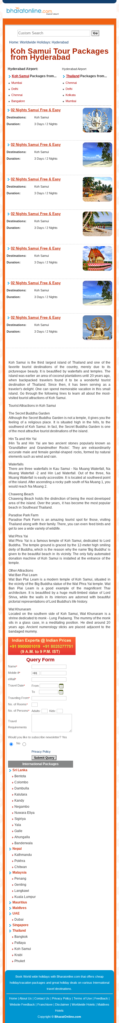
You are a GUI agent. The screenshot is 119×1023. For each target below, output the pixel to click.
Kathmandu (23, 855)
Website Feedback (22, 1004)
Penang (20, 878)
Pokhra (19, 861)
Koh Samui (20, 76)
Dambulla (21, 788)
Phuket (19, 961)
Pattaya (20, 943)
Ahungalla (22, 837)
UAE (16, 913)
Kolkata (71, 95)
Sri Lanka (19, 770)
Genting (20, 885)
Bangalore (18, 101)
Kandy (19, 800)
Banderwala (23, 843)
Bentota (20, 776)
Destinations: (16, 117)
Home (13, 42)
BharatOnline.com (68, 1016)
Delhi (14, 88)
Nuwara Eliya (24, 813)
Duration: (13, 124)
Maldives (19, 908)
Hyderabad (60, 42)
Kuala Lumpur (25, 897)
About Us (25, 998)
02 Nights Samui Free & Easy (36, 110)
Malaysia (19, 872)
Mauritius (19, 902)
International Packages (40, 764)
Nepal (17, 849)
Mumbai (16, 82)
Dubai (19, 919)
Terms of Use (83, 998)
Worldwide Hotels (83, 1004)
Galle (18, 831)
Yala (17, 825)
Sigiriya (20, 819)
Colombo (21, 782)
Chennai (16, 95)
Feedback (101, 998)
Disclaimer (62, 1004)
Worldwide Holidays (35, 42)
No (18, 743)
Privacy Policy (41, 751)
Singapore (20, 925)
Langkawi (21, 891)
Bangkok (21, 937)
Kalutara (20, 794)
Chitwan (20, 867)
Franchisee (45, 1004)
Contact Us (42, 998)
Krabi (18, 955)
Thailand (72, 76)
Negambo (21, 807)
